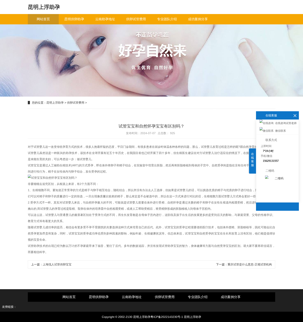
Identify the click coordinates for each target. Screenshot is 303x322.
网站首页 (43, 19)
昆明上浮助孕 (55, 102)
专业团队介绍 (167, 19)
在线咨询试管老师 (286, 123)
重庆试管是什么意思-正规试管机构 (250, 264)
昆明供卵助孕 (74, 19)
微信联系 (280, 130)
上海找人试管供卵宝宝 (57, 264)
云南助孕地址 (105, 19)
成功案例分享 (198, 19)
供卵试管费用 (136, 19)
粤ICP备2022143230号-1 (166, 316)
